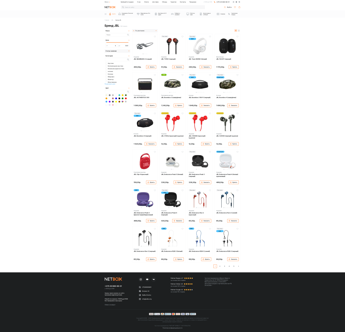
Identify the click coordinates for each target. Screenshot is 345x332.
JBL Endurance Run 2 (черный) (145, 251)
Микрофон (111, 77)
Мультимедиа (112, 82)
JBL (112, 20)
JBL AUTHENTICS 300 (141, 97)
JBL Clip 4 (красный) (141, 174)
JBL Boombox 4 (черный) (142, 136)
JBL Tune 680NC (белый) (198, 59)
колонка (110, 71)
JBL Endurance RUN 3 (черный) (227, 251)
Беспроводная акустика (115, 66)
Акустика (111, 63)
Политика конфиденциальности (172, 328)
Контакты (183, 2)
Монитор (111, 79)
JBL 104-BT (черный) (223, 59)
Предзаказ (192, 2)
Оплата (146, 2)
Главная (107, 20)
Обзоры (164, 2)
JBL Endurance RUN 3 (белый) (172, 251)
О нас (139, 2)
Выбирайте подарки (127, 2)
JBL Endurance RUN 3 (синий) (199, 251)
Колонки (110, 74)
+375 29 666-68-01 (223, 2)
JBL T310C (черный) (168, 59)
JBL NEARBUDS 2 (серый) (143, 59)
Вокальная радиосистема (116, 68)
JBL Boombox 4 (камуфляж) (226, 97)
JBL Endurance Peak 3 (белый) (172, 174)
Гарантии (173, 2)
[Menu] (105, 14)
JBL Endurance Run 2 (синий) (226, 213)
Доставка (155, 2)
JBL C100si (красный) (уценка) (172, 136)
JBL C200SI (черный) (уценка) (227, 136)
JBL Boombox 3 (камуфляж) (171, 97)
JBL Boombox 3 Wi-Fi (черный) (200, 97)
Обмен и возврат (110, 305)
